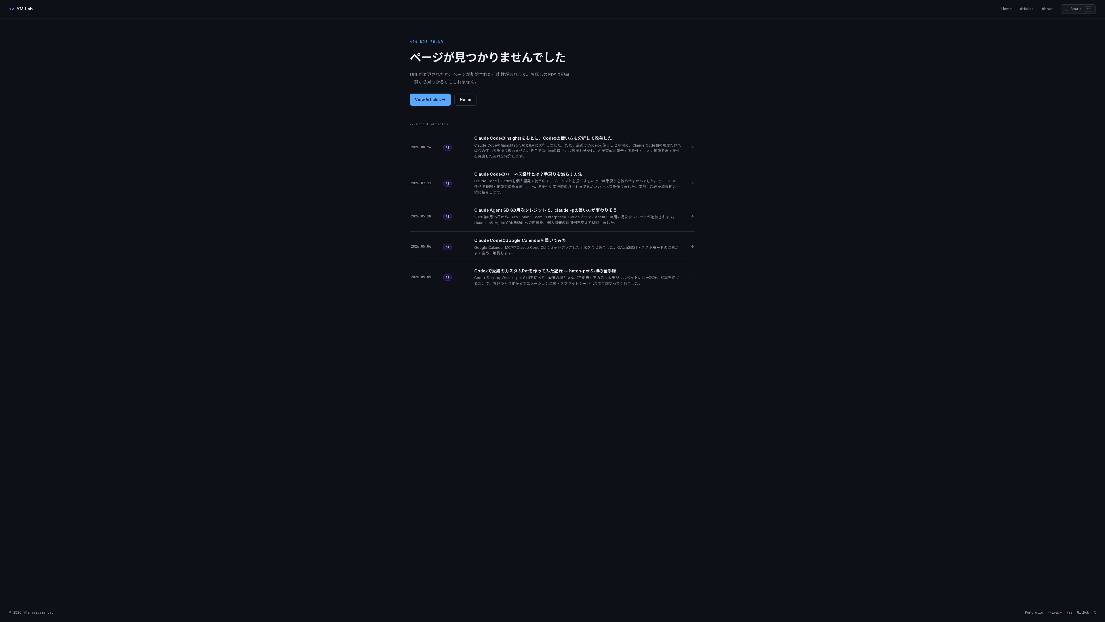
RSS (1069, 612)
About (1047, 9)
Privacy (1055, 612)
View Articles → (430, 99)
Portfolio (1034, 612)
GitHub (1083, 612)
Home (1006, 9)
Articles (1027, 9)
